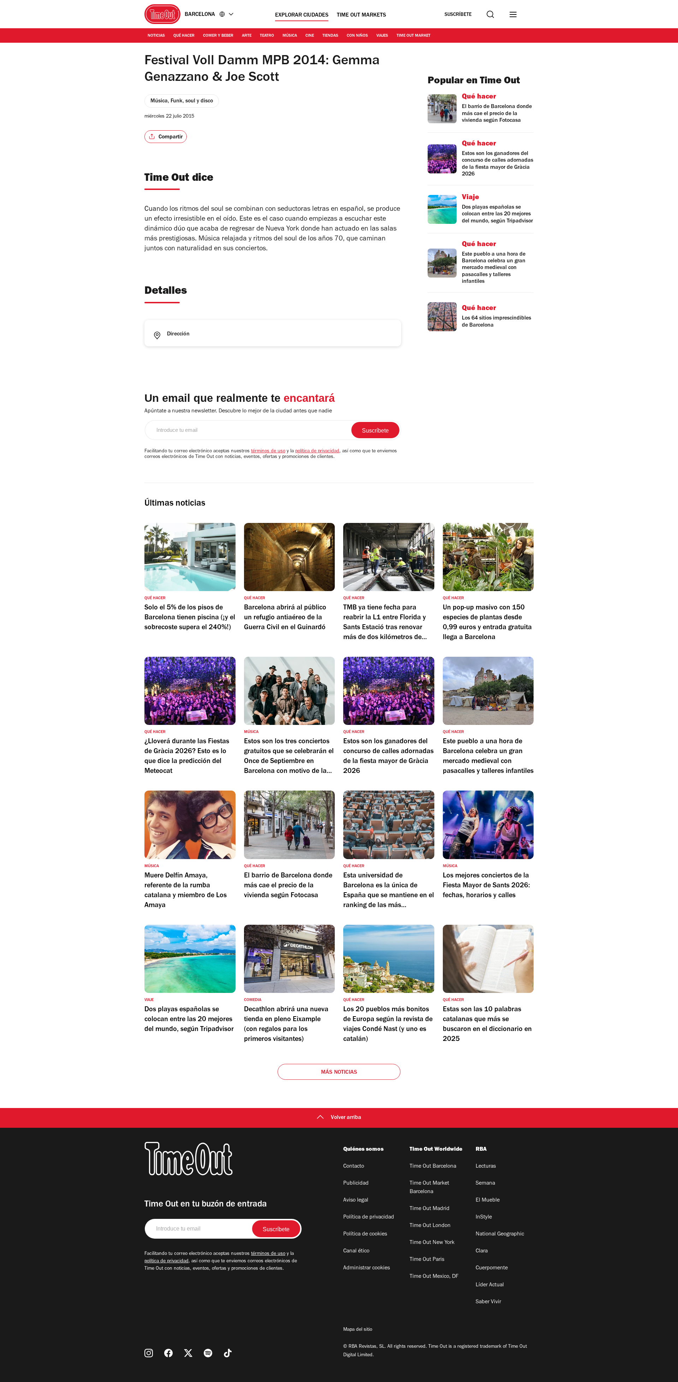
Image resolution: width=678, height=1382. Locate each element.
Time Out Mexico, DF (434, 1277)
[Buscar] (490, 14)
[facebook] (168, 1353)
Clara (482, 1251)
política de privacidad (317, 451)
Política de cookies (365, 1234)
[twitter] (188, 1353)
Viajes (382, 36)
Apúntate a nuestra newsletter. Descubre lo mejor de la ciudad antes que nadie (238, 411)
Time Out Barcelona (433, 1166)
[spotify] (208, 1353)
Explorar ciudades (301, 15)
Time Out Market (413, 36)
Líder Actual (490, 1285)
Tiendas (330, 36)
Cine (309, 36)
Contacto (353, 1166)
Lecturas (486, 1166)
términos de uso (268, 451)
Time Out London (430, 1226)
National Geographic (500, 1234)
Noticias (156, 36)
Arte (246, 36)
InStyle (484, 1217)
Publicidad (356, 1183)
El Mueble (488, 1200)
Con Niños (357, 36)
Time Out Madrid (430, 1209)
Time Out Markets (361, 15)
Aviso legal (355, 1200)
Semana (485, 1183)
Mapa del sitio (357, 1330)
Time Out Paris (427, 1260)
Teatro (267, 36)
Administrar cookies (366, 1268)
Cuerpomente (492, 1268)
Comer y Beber (218, 36)
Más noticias (339, 1073)
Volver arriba (346, 1118)
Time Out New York (432, 1243)
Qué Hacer (184, 36)
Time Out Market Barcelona (429, 1188)
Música (289, 36)
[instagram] (148, 1353)
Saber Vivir (488, 1302)
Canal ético (356, 1251)
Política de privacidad (368, 1217)
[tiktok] (228, 1353)
